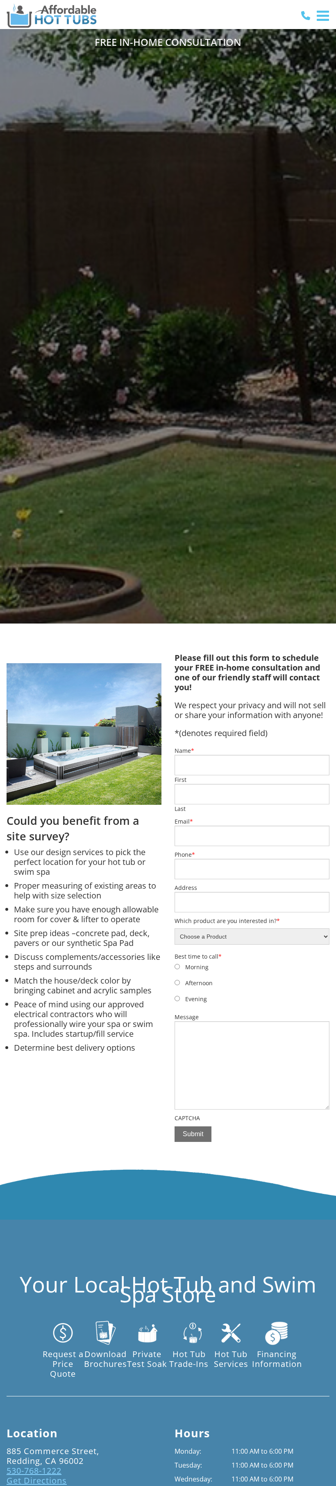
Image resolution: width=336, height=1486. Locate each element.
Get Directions (37, 1480)
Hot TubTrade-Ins (189, 1359)
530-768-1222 (34, 1470)
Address (186, 888)
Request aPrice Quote (63, 1364)
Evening (196, 999)
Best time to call (198, 956)
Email (184, 821)
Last (180, 809)
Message (187, 1017)
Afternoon (199, 983)
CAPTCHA (187, 1118)
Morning (197, 967)
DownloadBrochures (105, 1359)
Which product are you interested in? (227, 921)
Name (184, 750)
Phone (185, 854)
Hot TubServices (231, 1359)
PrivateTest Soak (147, 1359)
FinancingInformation (277, 1359)
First (180, 780)
